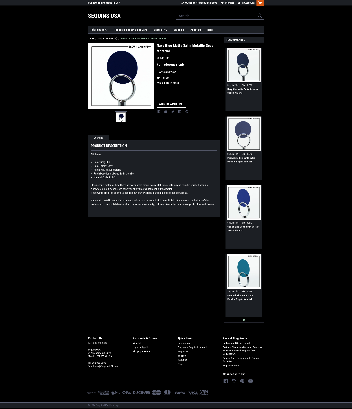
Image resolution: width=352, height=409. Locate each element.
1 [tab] (244, 320)
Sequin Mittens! (231, 365)
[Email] (165, 111)
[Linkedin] (179, 111)
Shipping (179, 29)
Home (91, 38)
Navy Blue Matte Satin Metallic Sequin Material (143, 38)
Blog (210, 29)
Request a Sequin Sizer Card (130, 29)
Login (135, 347)
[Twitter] (172, 111)
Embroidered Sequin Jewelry (237, 343)
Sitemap (114, 405)
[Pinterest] (186, 111)
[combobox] (220, 16)
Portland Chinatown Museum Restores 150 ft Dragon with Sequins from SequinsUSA (242, 350)
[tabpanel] (243, 78)
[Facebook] (158, 111)
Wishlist (229, 2)
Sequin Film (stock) (107, 38)
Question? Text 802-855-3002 (201, 2)
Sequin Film (233, 85)
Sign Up (145, 347)
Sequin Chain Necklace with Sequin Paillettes (241, 360)
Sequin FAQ (160, 29)
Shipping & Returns (142, 351)
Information (98, 29)
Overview (98, 137)
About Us (195, 29)
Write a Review (167, 71)
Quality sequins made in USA (104, 2)
